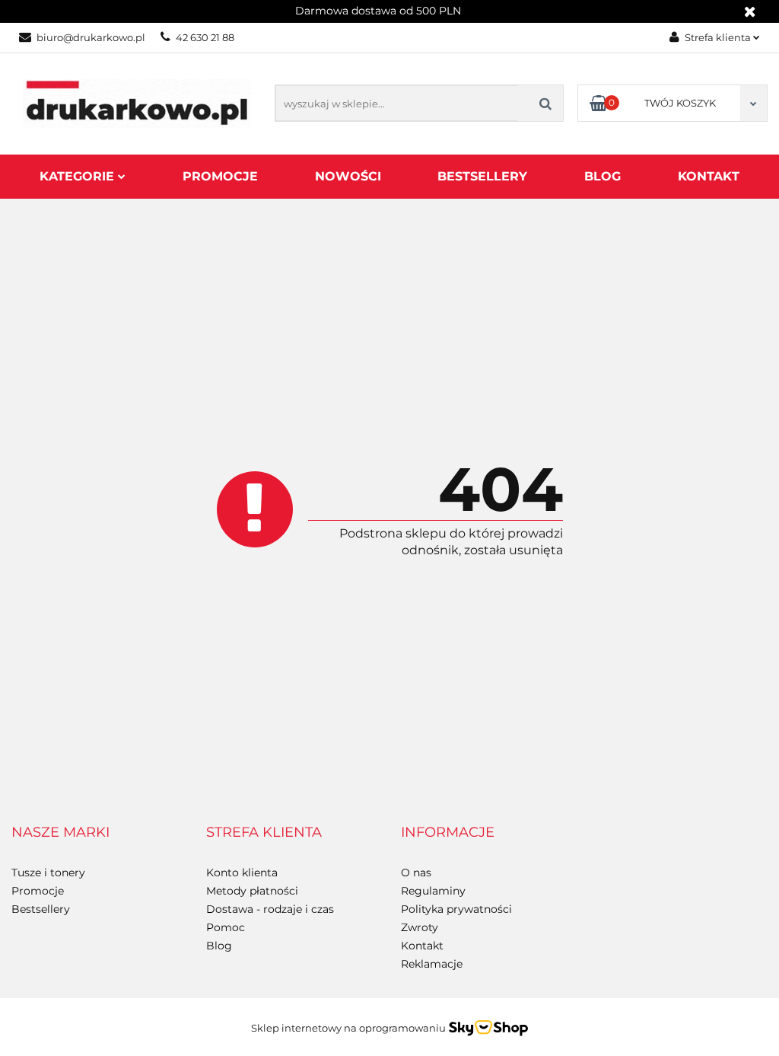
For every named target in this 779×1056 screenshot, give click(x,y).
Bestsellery (482, 176)
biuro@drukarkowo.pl (91, 37)
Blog (602, 176)
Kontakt (708, 176)
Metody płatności (252, 891)
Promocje (220, 176)
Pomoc (225, 927)
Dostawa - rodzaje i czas (270, 909)
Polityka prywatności (456, 909)
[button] (60, 833)
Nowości (348, 176)
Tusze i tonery (48, 872)
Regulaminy (433, 891)
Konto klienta (242, 872)
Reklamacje (432, 964)
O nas (416, 872)
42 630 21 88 (205, 37)
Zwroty (419, 927)
